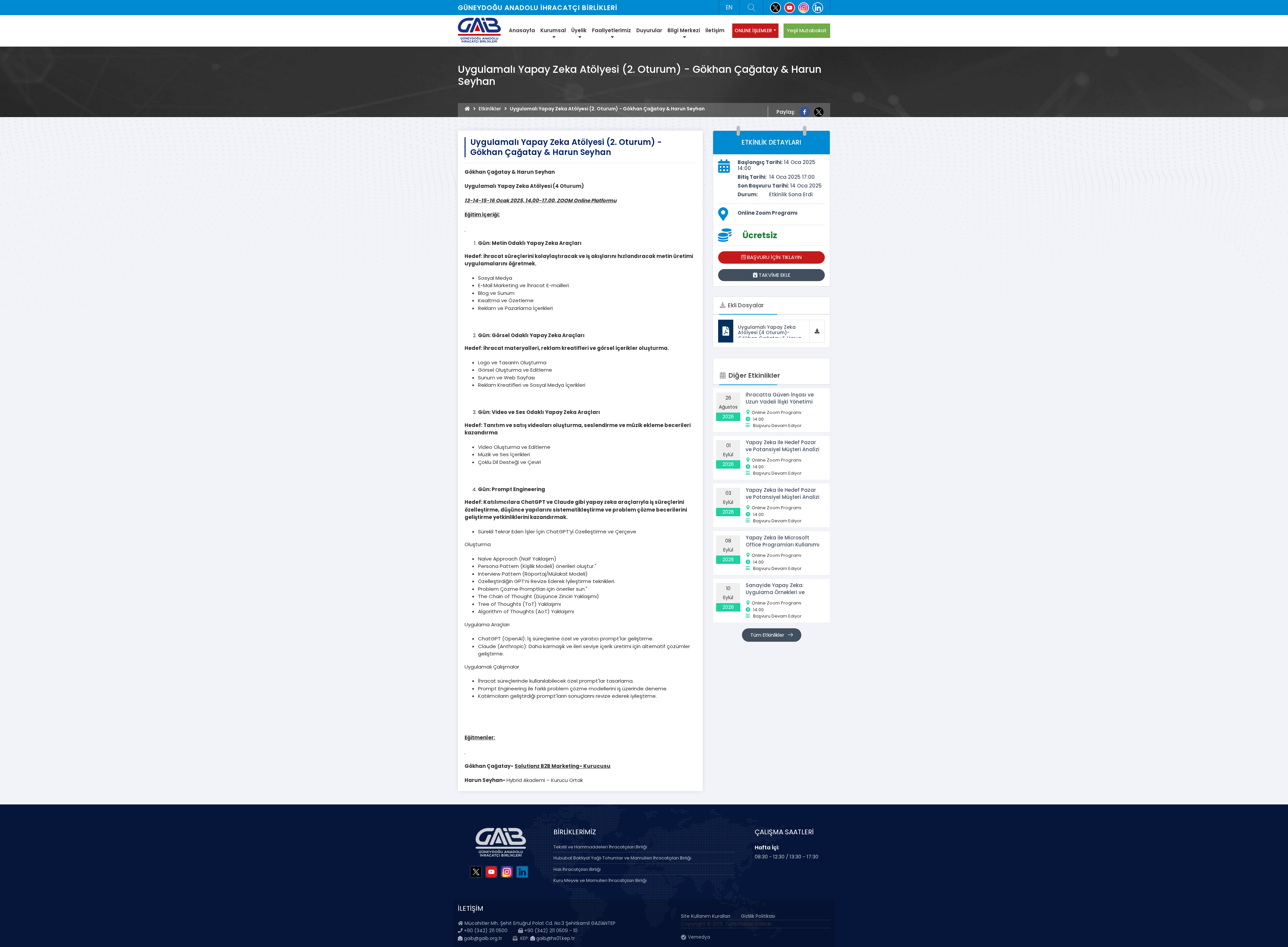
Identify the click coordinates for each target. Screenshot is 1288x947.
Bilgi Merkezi (683, 30)
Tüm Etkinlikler (768, 634)
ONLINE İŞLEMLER (753, 30)
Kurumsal (553, 30)
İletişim (714, 30)
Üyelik (579, 30)
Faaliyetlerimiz (611, 30)
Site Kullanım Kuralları (705, 916)
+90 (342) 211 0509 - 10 (550, 930)
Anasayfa (522, 30)
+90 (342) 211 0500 (485, 930)
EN (729, 7)
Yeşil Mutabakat (807, 30)
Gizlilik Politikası (758, 916)
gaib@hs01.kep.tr (555, 938)
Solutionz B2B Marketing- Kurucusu (562, 766)
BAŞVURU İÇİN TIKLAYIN (774, 257)
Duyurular (649, 30)
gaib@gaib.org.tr (482, 938)
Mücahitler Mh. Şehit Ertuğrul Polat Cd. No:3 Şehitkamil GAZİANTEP (540, 923)
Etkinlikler (490, 108)
